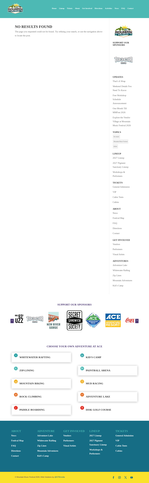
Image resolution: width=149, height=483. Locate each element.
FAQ (123, 8)
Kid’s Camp (118, 285)
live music (116, 136)
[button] (12, 321)
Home (54, 8)
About (77, 8)
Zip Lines (117, 275)
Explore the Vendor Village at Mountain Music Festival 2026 (122, 121)
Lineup (61, 8)
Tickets (69, 8)
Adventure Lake (120, 265)
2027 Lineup (118, 158)
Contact (130, 8)
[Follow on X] (125, 477)
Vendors (116, 244)
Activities (108, 8)
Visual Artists (118, 254)
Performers (117, 249)
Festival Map (118, 218)
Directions (98, 8)
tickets (115, 146)
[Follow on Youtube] (131, 477)
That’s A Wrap (119, 81)
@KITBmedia (59, 477)
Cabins (116, 202)
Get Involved (87, 8)
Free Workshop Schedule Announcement (119, 99)
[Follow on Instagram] (119, 477)
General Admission (121, 187)
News (117, 8)
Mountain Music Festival (120, 141)
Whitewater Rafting (121, 270)
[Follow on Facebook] (113, 477)
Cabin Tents (118, 197)
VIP (114, 192)
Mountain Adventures (122, 280)
